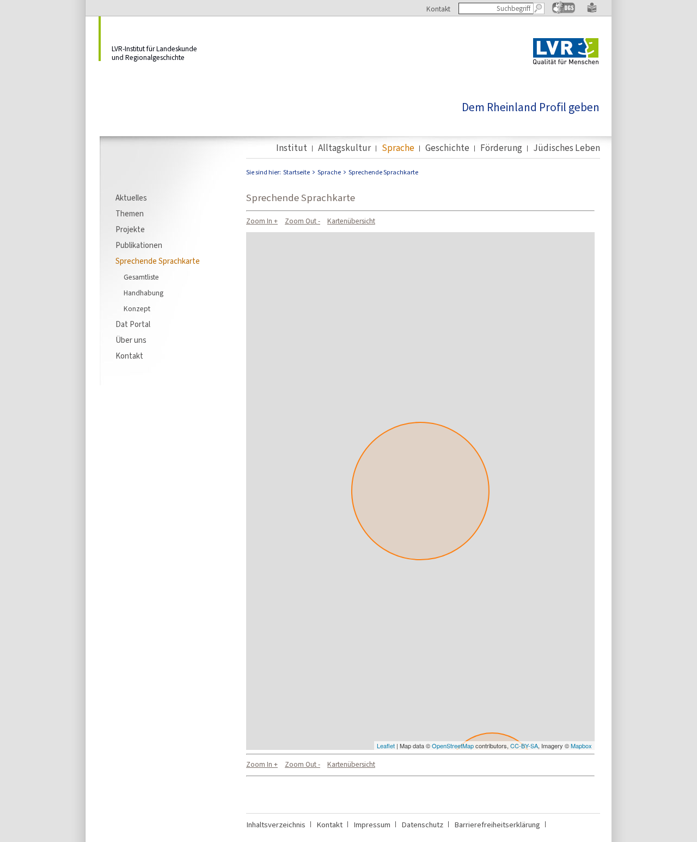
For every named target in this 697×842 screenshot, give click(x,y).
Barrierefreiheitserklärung (497, 824)
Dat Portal (132, 324)
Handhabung (143, 293)
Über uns (130, 340)
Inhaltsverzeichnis (275, 824)
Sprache (398, 148)
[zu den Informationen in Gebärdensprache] (564, 11)
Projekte (130, 229)
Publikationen (138, 245)
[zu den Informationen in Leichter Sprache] (591, 10)
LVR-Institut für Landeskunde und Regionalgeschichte (154, 52)
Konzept (137, 308)
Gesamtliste (141, 277)
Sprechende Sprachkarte (157, 261)
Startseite (296, 172)
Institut (291, 148)
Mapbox (581, 745)
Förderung (501, 148)
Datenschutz (422, 824)
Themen (129, 213)
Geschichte (447, 148)
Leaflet (386, 745)
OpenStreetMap (453, 745)
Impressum (371, 824)
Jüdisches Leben (566, 148)
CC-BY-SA (524, 745)
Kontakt (438, 9)
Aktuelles (131, 197)
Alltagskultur (344, 148)
